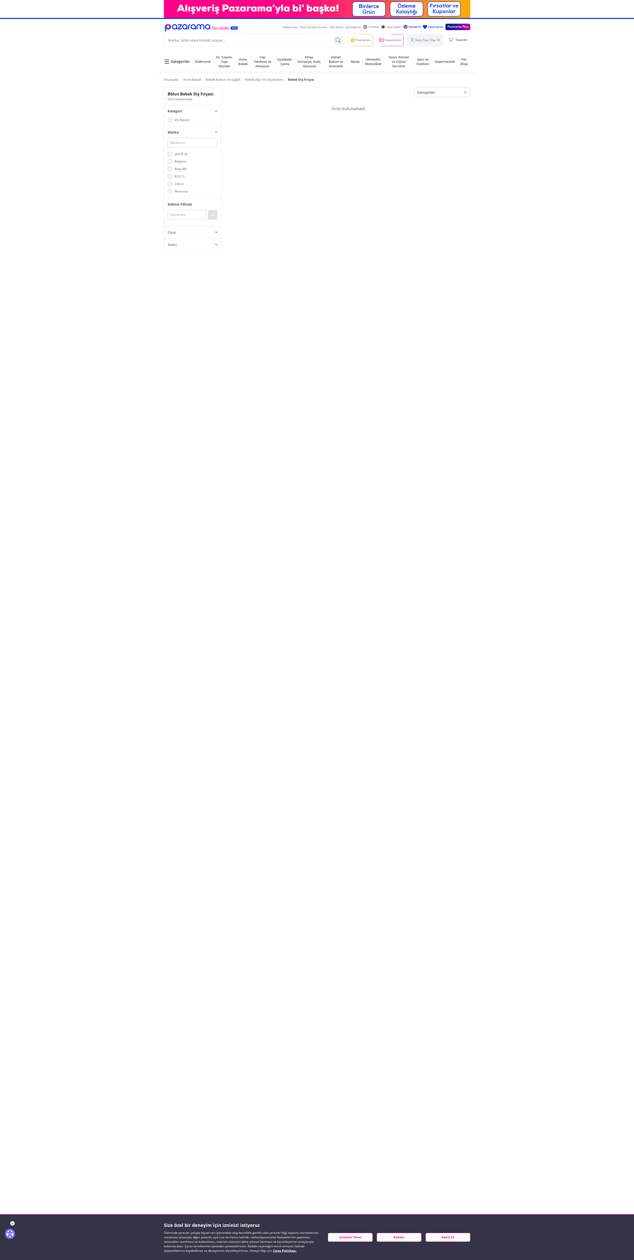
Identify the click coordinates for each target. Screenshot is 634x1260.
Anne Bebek (192, 79)
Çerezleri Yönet (350, 1237)
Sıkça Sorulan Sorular (313, 27)
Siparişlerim (353, 27)
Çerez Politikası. (285, 1251)
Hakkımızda (290, 27)
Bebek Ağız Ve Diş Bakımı (264, 79)
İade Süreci (336, 27)
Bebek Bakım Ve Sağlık (223, 79)
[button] (187, 27)
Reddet (399, 1237)
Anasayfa (171, 79)
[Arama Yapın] (338, 40)
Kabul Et (448, 1237)
